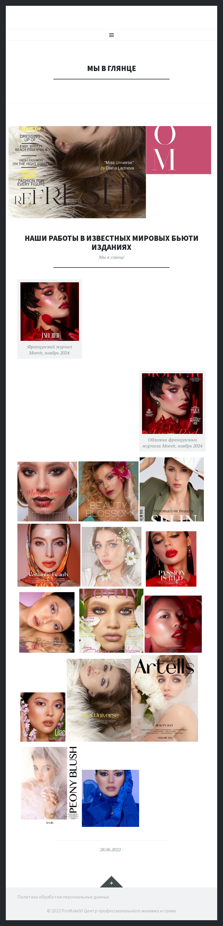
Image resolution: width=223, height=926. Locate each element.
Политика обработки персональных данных (63, 897)
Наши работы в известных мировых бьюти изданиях (112, 242)
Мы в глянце (111, 257)
